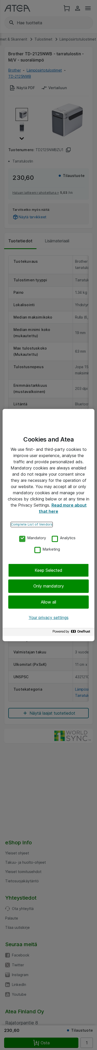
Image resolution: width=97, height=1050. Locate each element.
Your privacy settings (49, 617)
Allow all (48, 602)
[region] (48, 525)
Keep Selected (48, 570)
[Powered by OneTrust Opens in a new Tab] (72, 632)
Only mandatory (48, 586)
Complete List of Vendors (32, 524)
